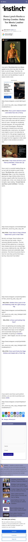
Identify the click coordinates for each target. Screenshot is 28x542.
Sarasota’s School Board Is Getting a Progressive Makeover (19, 480)
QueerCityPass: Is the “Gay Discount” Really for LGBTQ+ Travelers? (18, 501)
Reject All (14, 539)
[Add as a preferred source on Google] (7, 34)
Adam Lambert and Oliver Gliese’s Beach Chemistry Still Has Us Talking (19, 495)
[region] (14, 529)
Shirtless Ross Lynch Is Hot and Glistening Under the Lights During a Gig (14, 304)
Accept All (14, 531)
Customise (14, 535)
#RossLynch (12, 419)
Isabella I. (13, 29)
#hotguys (6, 419)
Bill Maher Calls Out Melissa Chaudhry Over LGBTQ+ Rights (19, 485)
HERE (7, 398)
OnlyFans (19, 333)
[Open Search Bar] (26, 1)
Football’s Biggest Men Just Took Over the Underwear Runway (19, 490)
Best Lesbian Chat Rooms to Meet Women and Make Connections (17, 515)
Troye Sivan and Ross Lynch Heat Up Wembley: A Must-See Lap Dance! (15, 162)
